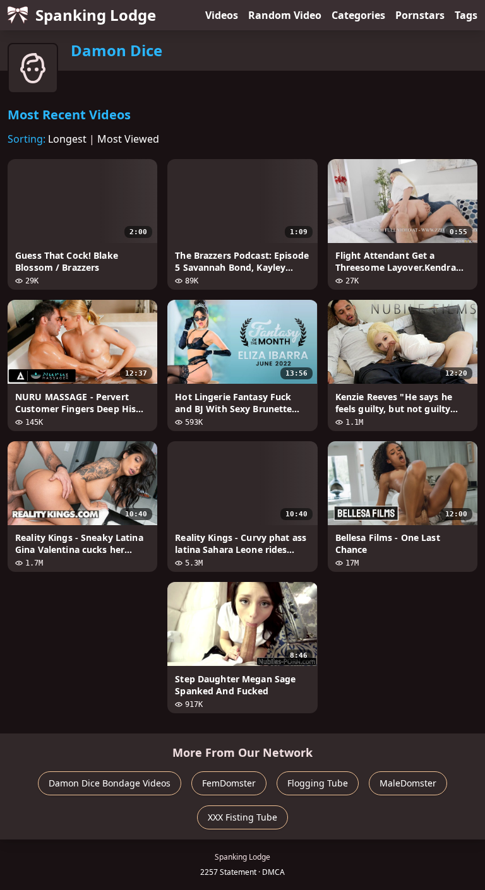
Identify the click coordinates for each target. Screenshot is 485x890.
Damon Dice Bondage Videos (110, 783)
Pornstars (420, 15)
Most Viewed (128, 139)
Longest (67, 139)
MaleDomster (408, 783)
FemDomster (229, 783)
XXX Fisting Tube (242, 817)
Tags (466, 15)
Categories (358, 15)
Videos (221, 15)
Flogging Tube (317, 783)
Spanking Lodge (95, 14)
